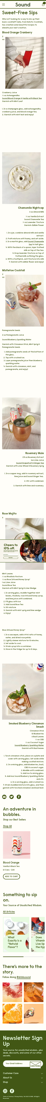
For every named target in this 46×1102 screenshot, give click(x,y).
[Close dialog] (45, 540)
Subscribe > (11, 557)
